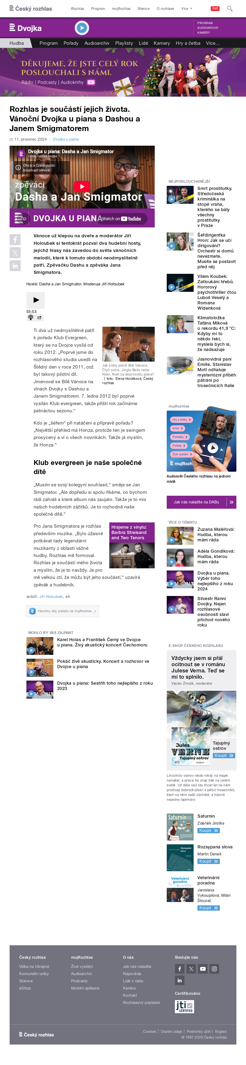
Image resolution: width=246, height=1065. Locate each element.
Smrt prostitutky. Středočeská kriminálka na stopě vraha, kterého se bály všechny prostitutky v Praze (214, 207)
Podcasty (79, 981)
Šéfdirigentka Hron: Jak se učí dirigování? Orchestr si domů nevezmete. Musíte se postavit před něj (216, 250)
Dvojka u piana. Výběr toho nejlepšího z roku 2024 (215, 580)
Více (213, 43)
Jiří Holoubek (50, 596)
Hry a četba (188, 43)
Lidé (143, 43)
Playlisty (124, 43)
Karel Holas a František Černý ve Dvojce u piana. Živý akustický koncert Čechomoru (102, 642)
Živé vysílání (180, 454)
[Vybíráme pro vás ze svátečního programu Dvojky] (123, 72)
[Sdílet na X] (15, 252)
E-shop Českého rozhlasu (196, 646)
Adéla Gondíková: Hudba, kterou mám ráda (216, 556)
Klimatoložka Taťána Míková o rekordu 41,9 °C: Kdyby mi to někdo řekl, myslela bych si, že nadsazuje (216, 333)
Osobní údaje (171, 1032)
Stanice (144, 9)
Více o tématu (183, 522)
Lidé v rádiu (133, 981)
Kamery (203, 32)
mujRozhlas (121, 9)
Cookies (149, 1032)
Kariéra (129, 988)
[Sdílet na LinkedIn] (15, 265)
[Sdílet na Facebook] (15, 239)
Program (98, 9)
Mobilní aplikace (85, 988)
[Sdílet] (39, 317)
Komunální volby (34, 973)
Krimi (175, 428)
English (221, 1032)
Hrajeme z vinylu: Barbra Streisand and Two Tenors (129, 532)
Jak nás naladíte (137, 966)
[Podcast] (30, 317)
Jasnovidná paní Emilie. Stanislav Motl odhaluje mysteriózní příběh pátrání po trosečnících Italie (216, 372)
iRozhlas (77, 9)
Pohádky (178, 437)
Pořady (71, 43)
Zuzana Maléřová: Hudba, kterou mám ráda (215, 534)
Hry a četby (179, 419)
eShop (25, 988)
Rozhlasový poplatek (141, 1002)
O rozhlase (165, 9)
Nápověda (132, 973)
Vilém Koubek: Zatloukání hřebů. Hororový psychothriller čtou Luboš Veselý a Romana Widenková (216, 292)
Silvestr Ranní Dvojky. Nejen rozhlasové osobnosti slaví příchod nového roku (213, 611)
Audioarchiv (207, 28)
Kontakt (130, 995)
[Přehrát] (35, 300)
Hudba (17, 43)
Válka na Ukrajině (34, 966)
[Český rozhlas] (31, 8)
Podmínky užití (198, 1032)
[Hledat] (229, 8)
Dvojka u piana (66, 139)
